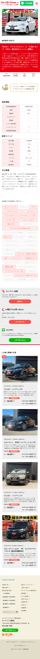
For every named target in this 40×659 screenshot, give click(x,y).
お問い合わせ (24, 599)
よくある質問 (24, 596)
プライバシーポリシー (12, 642)
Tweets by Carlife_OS (8, 579)
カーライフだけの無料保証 (28, 590)
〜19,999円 (6, 593)
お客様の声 (24, 602)
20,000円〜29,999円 (9, 597)
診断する (20, 301)
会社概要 (23, 610)
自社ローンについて (26, 584)
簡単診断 (23, 593)
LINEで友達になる (10, 630)
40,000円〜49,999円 (9, 604)
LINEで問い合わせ (20, 340)
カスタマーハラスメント (27, 642)
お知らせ (23, 605)
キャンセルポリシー (19, 645)
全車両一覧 (5, 584)
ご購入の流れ (24, 587)
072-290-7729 (20, 322)
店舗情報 (23, 607)
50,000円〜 (6, 607)
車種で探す (5, 587)
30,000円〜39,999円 (9, 600)
